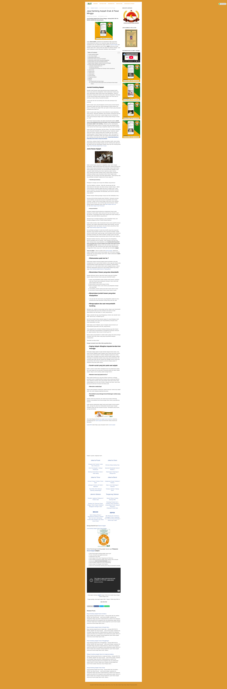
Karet (101, 506)
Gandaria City (91, 503)
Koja (118, 465)
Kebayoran (100, 498)
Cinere (112, 517)
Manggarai (91, 506)
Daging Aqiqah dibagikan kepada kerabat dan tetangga (99, 63)
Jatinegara (90, 485)
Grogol (112, 481)
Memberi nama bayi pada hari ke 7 (96, 65)
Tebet (93, 505)
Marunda (107, 468)
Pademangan (109, 471)
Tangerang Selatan (93, 76)
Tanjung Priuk (112, 473)
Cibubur (98, 481)
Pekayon (97, 516)
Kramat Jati (96, 485)
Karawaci (116, 503)
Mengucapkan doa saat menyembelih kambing (98, 61)
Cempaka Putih (91, 464)
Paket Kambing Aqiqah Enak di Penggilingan (98, 640)
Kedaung (109, 508)
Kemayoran (96, 465)
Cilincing (107, 465)
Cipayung (117, 517)
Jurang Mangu (108, 505)
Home (88, 7)
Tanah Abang (96, 473)
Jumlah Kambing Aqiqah (93, 54)
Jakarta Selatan (92, 75)
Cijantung (92, 490)
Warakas (112, 469)
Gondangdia (94, 468)
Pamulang (108, 502)
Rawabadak (112, 468)
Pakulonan (112, 506)
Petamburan (95, 469)
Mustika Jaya (97, 519)
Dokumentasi (111, 3)
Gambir (97, 464)
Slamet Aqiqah (114, 44)
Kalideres (117, 481)
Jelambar (112, 488)
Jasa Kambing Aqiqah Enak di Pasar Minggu (97, 528)
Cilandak (90, 498)
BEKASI (90, 78)
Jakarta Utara (91, 71)
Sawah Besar (96, 471)
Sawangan (117, 518)
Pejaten (96, 505)
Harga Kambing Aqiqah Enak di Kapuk (97, 227)
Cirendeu (108, 503)
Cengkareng (107, 481)
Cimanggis (107, 517)
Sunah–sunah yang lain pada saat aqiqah (96, 64)
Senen (101, 471)
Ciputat (108, 498)
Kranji (97, 521)
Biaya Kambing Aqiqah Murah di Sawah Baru (98, 627)
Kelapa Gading (113, 465)
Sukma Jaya (110, 520)
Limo (106, 518)
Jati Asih (94, 518)
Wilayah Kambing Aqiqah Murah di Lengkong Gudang (100, 654)
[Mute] (136, 61)
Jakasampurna (91, 516)
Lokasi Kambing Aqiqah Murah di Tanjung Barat (100, 269)
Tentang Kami (102, 3)
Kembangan (115, 485)
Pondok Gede (90, 519)
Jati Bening (99, 518)
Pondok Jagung (115, 505)
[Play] (123, 61)
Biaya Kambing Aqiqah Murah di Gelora (96, 613)
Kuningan (97, 506)
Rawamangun (98, 490)
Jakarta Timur (91, 72)
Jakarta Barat (91, 74)
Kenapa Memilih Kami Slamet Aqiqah (97, 81)
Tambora (112, 482)
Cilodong (116, 515)
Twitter (102, 606)
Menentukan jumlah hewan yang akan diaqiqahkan (98, 60)
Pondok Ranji (115, 508)
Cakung (89, 481)
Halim (101, 485)
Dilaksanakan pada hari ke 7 (94, 57)
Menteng (90, 471)
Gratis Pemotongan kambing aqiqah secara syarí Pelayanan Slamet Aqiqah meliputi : (104, 83)
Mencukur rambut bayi (94, 67)
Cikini (90, 468)
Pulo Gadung (98, 488)
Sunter (117, 468)
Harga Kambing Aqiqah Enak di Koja (96, 667)
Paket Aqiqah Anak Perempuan (98, 205)
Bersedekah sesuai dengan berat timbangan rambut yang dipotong (102, 68)
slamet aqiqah (109, 250)
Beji (106, 515)
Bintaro (112, 498)
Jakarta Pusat (91, 69)
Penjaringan (115, 471)
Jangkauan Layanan (129, 3)
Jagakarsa (95, 498)
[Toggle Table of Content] (118, 53)
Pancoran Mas (111, 518)
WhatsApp (107, 606)
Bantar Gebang (93, 515)
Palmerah (112, 486)
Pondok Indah (96, 499)
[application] (131, 57)
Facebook (96, 606)
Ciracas (93, 481)
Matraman (95, 486)
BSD (91, 424)
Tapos (115, 520)
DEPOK (90, 79)
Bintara (99, 515)
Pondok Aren (114, 502)
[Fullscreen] (138, 61)
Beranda (95, 3)
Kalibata (101, 505)
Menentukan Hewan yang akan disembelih (97, 58)
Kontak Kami (119, 3)
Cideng (100, 468)
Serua (112, 503)
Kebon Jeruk (109, 485)
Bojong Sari (110, 515)
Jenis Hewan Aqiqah (92, 55)
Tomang (107, 488)
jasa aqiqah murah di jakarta (105, 419)
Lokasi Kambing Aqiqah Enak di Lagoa (98, 145)
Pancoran (97, 503)
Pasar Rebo (91, 488)
